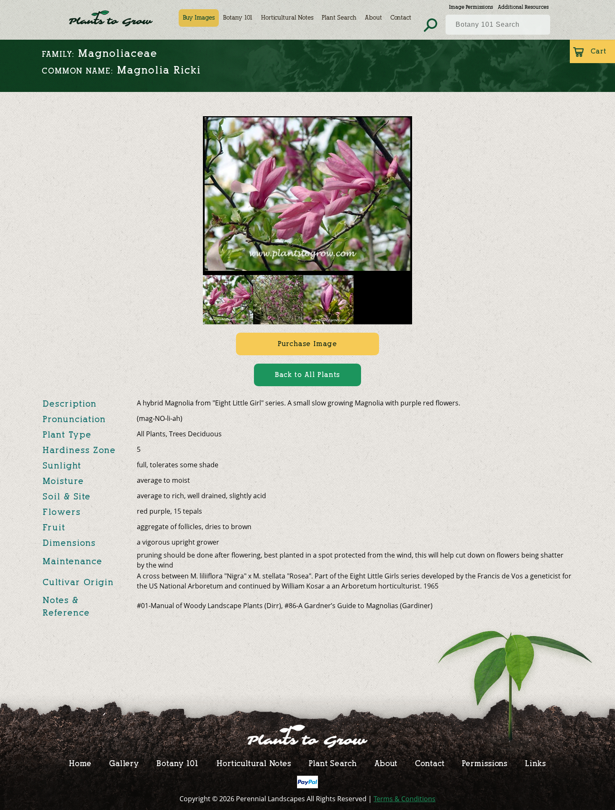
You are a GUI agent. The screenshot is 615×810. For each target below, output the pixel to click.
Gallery (124, 763)
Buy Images (199, 18)
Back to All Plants (307, 374)
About (373, 18)
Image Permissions (471, 7)
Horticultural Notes (287, 18)
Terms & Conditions (405, 798)
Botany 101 (238, 18)
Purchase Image (307, 343)
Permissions (484, 763)
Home (80, 763)
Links (535, 763)
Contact (400, 18)
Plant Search (339, 18)
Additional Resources (523, 7)
